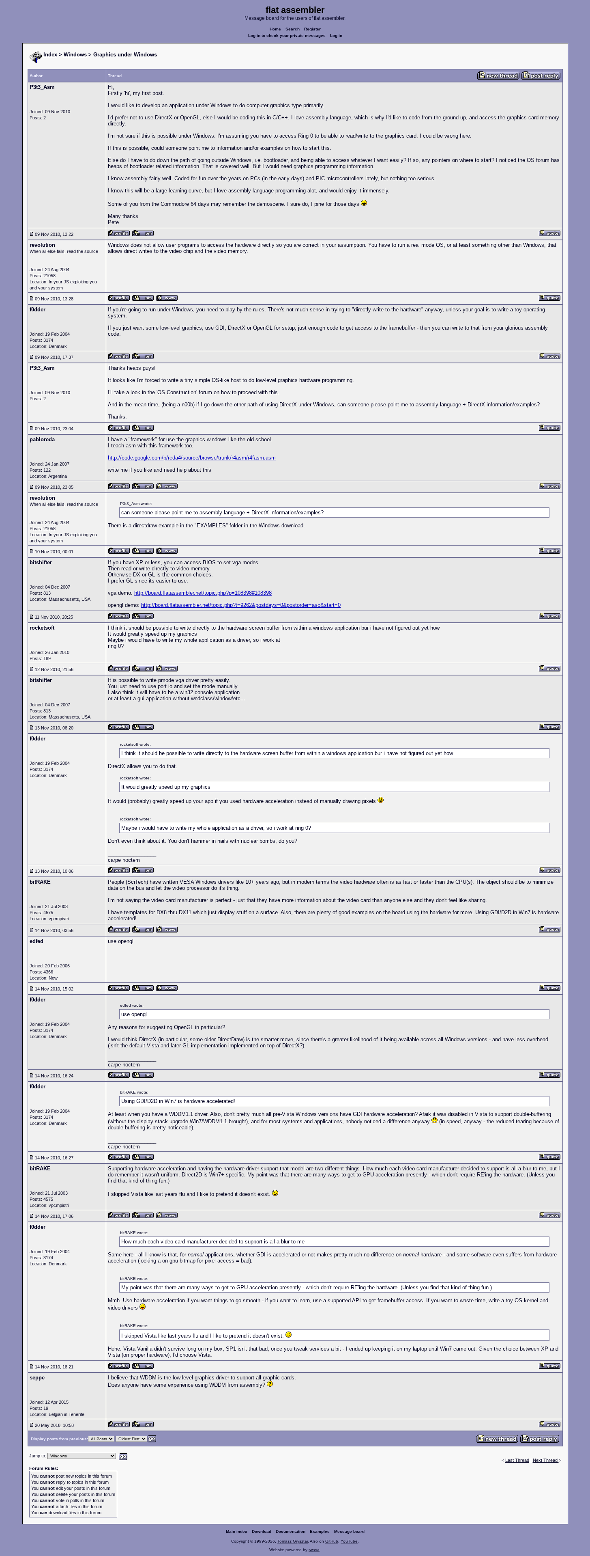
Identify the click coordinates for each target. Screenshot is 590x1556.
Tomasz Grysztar (292, 1541)
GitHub (331, 1541)
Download (261, 1531)
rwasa (314, 1549)
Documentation (290, 1531)
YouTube (349, 1541)
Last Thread (517, 1460)
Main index (236, 1531)
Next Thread (546, 1460)
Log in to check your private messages (287, 35)
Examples (320, 1531)
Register (312, 29)
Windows (75, 55)
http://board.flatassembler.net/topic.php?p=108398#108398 (203, 593)
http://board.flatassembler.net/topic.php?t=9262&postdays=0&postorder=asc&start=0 (241, 605)
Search (292, 29)
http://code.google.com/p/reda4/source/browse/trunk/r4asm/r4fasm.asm (192, 458)
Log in (336, 35)
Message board (349, 1531)
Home (275, 29)
